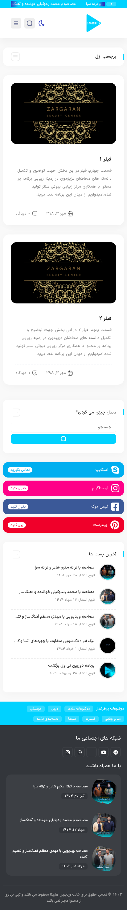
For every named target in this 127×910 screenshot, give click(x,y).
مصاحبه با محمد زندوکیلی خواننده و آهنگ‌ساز (45, 4)
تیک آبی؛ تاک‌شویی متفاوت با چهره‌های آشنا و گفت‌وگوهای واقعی (54, 641)
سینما (72, 719)
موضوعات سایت (79, 708)
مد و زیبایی (98, 213)
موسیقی (35, 708)
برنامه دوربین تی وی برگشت (71, 666)
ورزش (54, 708)
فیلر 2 (105, 318)
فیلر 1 (105, 159)
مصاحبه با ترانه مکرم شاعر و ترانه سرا (65, 568)
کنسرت (90, 719)
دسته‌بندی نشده (47, 719)
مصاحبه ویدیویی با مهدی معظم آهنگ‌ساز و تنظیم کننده (54, 617)
